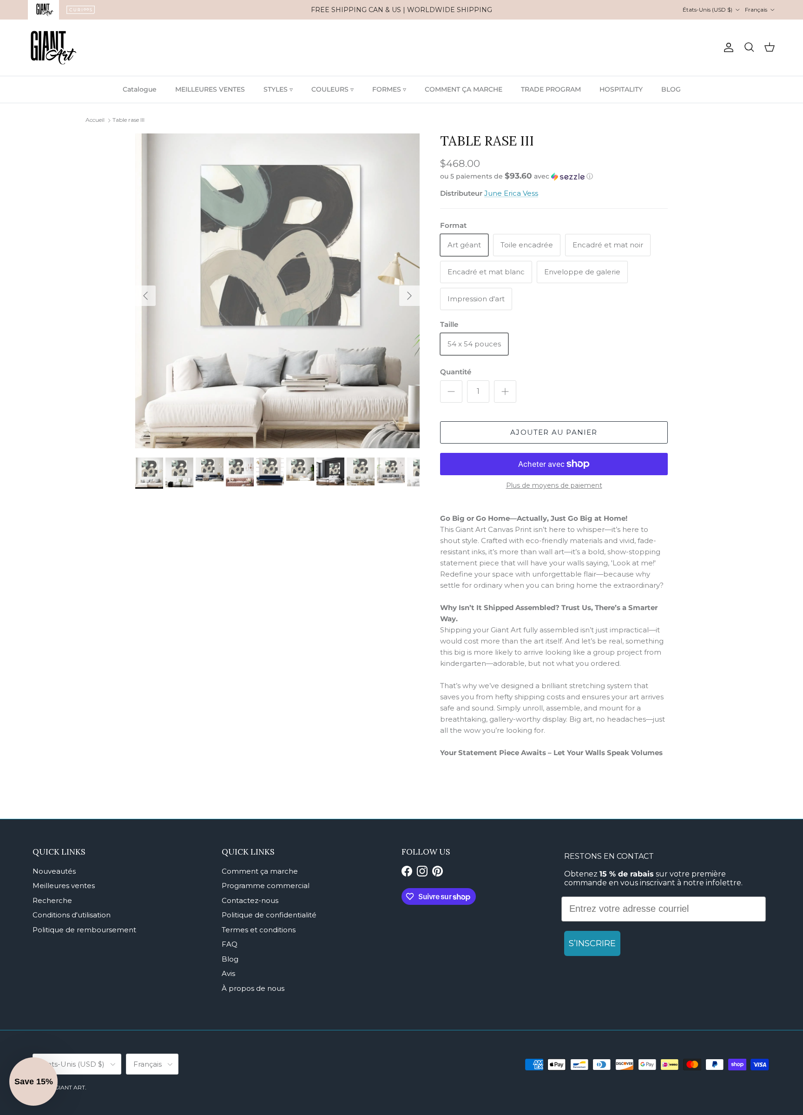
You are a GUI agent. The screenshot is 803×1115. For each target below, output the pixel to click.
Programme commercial (265, 885)
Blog (230, 959)
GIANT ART (69, 1087)
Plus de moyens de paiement (554, 486)
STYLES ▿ (278, 89)
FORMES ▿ (389, 89)
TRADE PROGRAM (551, 89)
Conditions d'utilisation (72, 914)
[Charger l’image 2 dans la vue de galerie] (277, 290)
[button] (516, 176)
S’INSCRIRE (592, 943)
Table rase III (128, 119)
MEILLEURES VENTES (210, 89)
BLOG (671, 89)
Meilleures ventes (64, 885)
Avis (228, 973)
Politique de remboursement (84, 929)
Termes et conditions (259, 929)
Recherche (52, 900)
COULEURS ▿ (332, 89)
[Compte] (726, 47)
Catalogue (140, 89)
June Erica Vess (511, 193)
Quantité (455, 371)
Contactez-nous (250, 900)
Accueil (95, 119)
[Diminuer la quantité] (451, 391)
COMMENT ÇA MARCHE (463, 89)
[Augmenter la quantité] (505, 391)
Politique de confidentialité (269, 914)
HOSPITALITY (621, 89)
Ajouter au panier (553, 432)
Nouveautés (54, 871)
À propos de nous (253, 988)
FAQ (229, 944)
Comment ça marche (260, 871)
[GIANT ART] (53, 47)
